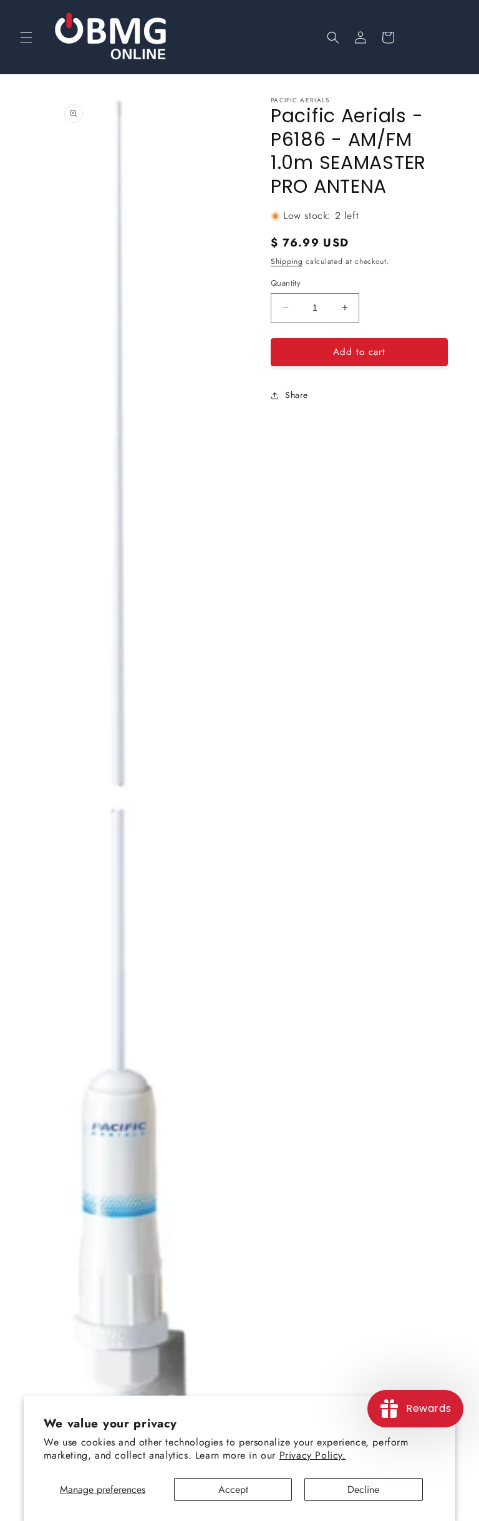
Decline (363, 1489)
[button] (26, 37)
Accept (233, 1489)
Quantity (286, 283)
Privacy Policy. (312, 1455)
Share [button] (296, 395)
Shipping (287, 261)
